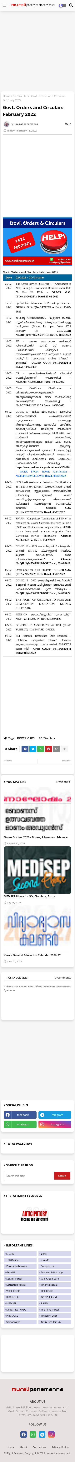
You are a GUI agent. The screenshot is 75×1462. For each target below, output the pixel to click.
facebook (23, 1115)
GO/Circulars (20, 96)
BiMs (44, 1253)
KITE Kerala (12, 1297)
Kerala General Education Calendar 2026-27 (32, 955)
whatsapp (23, 1124)
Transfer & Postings (52, 1272)
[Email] (56, 749)
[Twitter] (32, 749)
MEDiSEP (11, 1303)
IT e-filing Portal (50, 1309)
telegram (57, 1115)
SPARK (10, 1253)
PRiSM (44, 1303)
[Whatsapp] (40, 749)
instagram (57, 1124)
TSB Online (12, 1260)
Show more (63, 781)
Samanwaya (13, 1322)
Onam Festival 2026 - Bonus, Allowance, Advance (36, 837)
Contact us (39, 1447)
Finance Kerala (49, 1284)
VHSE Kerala (13, 1291)
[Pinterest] (48, 749)
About (23, 1447)
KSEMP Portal (14, 1278)
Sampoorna (47, 1266)
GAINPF (10, 1272)
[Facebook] (25, 749)
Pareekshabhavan (16, 1266)
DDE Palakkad (49, 1297)
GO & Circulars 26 (51, 1322)
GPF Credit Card (50, 1278)
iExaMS (45, 1260)
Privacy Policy (60, 1447)
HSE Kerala (47, 1291)
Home (6, 96)
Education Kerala (16, 1284)
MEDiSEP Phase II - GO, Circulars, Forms (30, 896)
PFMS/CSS (12, 1315)
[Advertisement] (37, 51)
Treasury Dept (49, 1315)
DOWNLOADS (26, 738)
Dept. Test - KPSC (16, 1309)
